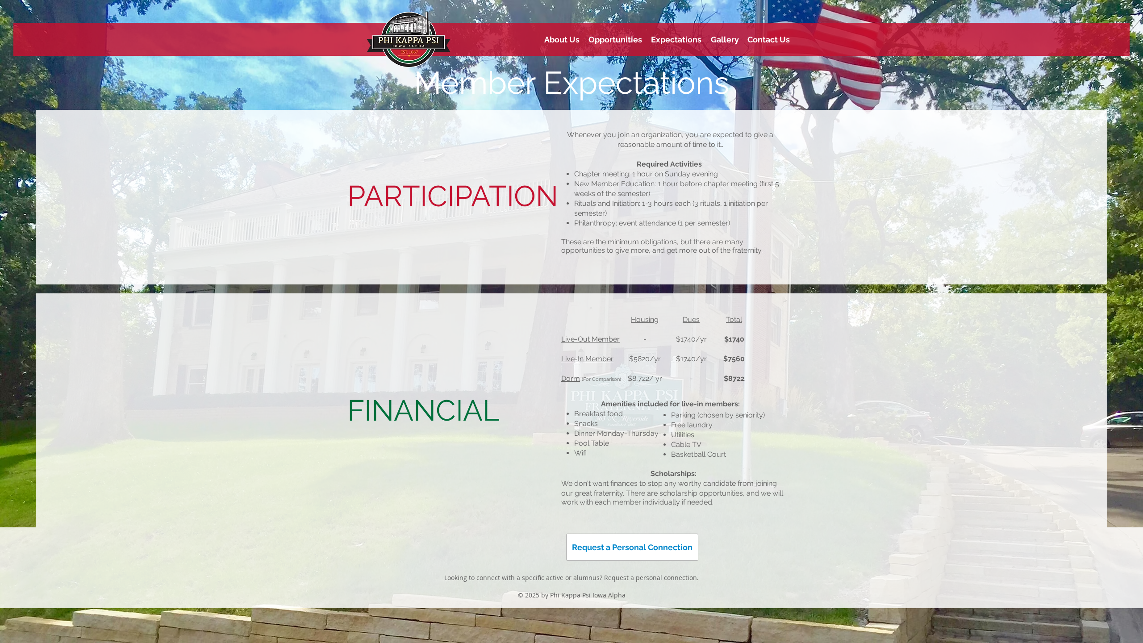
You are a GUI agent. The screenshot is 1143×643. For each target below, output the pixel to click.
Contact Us (768, 39)
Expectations (676, 39)
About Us (562, 39)
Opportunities (615, 39)
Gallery (725, 39)
